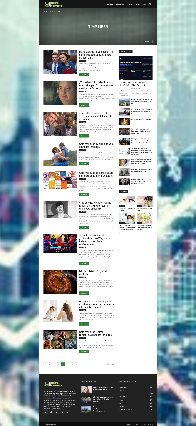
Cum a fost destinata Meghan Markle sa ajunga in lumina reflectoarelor (127, 227)
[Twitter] (51, 412)
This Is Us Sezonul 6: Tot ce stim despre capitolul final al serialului (95, 116)
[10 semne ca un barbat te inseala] (127, 201)
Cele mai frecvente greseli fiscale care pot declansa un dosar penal (140, 131)
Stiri (138, 4)
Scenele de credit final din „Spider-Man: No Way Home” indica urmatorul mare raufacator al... (95, 240)
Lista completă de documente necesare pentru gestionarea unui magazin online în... (141, 162)
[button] (150, 4)
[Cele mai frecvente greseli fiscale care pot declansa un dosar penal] (124, 131)
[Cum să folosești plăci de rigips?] (145, 201)
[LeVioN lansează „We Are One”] (124, 121)
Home (45, 11)
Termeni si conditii (140, 424)
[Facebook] (45, 412)
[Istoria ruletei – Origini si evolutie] (60, 282)
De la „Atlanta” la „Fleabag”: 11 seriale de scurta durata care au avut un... (96, 54)
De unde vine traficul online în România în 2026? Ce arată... (133, 83)
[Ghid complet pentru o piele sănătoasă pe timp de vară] (145, 218)
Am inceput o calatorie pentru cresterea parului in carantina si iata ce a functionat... (97, 304)
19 (72, 364)
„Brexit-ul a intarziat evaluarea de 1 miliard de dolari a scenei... (103, 399)
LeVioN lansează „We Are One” (141, 119)
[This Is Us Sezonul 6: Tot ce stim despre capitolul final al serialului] (60, 124)
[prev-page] (45, 364)
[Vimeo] (57, 412)
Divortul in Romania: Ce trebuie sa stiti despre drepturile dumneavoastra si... (141, 181)
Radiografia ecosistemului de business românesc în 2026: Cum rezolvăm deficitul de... (141, 141)
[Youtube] (68, 412)
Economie (120, 4)
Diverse (122, 205)
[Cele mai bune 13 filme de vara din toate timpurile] (60, 154)
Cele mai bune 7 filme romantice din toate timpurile (95, 333)
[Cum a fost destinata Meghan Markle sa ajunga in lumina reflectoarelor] (127, 218)
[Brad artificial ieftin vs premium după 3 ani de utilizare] (124, 172)
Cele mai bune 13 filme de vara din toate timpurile (96, 145)
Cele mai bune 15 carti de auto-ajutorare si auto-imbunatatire (96, 174)
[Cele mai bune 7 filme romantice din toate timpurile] (60, 339)
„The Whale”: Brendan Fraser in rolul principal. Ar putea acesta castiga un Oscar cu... (96, 85)
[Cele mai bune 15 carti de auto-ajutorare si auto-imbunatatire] (60, 180)
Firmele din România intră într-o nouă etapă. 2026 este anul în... (141, 111)
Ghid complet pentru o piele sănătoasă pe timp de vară (144, 227)
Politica (129, 4)
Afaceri (110, 4)
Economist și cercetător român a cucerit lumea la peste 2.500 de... (141, 101)
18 (67, 364)
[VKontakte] (62, 412)
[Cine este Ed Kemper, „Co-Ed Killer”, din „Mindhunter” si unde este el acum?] (60, 209)
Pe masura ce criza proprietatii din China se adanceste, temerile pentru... (103, 409)
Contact (150, 424)
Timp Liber (52, 11)
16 (58, 364)
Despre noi (130, 424)
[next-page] (76, 364)
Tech (144, 4)
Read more (84, 74)
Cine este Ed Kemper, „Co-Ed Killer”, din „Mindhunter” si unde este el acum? (95, 205)
